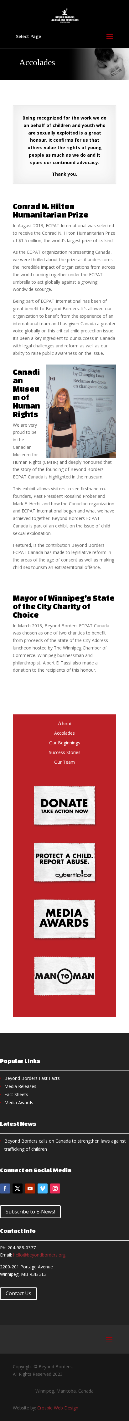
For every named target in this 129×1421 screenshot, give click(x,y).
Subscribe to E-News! (30, 1211)
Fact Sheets (16, 1094)
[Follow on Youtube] (30, 1188)
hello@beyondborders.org (39, 1255)
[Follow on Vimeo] (43, 1188)
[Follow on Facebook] (5, 1188)
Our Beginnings (64, 743)
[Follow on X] (18, 1188)
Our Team (64, 762)
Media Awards (18, 1102)
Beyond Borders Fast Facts (32, 1078)
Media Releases (20, 1086)
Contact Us (18, 1293)
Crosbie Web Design (57, 1408)
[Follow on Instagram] (55, 1188)
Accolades (64, 733)
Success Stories (64, 752)
